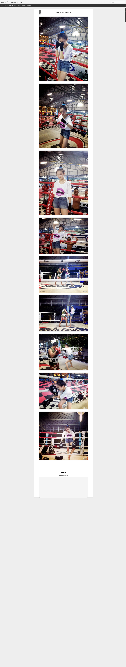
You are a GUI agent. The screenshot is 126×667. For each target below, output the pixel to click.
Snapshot (24, 5)
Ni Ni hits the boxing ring (63, 12)
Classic (2, 5)
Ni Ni (65, 470)
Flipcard (6, 5)
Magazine (11, 5)
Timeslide (29, 5)
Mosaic (15, 5)
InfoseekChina (70, 468)
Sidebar (19, 5)
